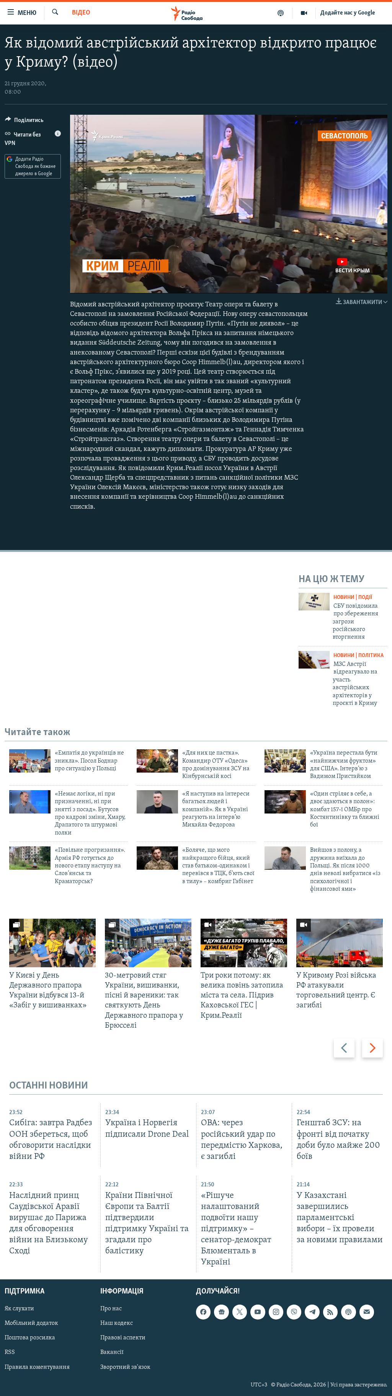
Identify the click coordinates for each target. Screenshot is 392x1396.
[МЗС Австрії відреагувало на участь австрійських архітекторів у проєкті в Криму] (314, 660)
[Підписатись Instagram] (276, 1312)
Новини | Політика (358, 656)
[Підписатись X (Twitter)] (239, 1312)
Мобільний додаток (31, 1324)
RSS (10, 1353)
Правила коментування (37, 1367)
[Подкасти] (280, 13)
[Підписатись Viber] (294, 1312)
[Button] (24, 122)
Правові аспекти (122, 1338)
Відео (81, 13)
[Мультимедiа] (304, 13)
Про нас (111, 1309)
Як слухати (19, 1309)
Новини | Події (352, 597)
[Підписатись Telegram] (312, 1312)
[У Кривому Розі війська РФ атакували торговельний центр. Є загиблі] (339, 943)
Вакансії (112, 1353)
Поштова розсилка (30, 1338)
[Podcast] (348, 1312)
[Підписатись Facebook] (203, 1312)
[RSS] (330, 1312)
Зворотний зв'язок (125, 1367)
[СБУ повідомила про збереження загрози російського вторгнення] (314, 601)
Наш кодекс (116, 1324)
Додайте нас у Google (347, 13)
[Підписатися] (366, 1312)
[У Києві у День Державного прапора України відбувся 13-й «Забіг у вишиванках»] (52, 943)
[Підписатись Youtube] (257, 1312)
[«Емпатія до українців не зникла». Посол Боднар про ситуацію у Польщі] (30, 761)
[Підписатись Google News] (221, 1312)
